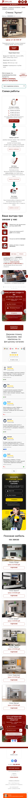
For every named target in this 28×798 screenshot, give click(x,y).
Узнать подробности (23, 75)
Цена (4, 254)
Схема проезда (14, 777)
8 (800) (14, 764)
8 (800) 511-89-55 (15, 110)
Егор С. (9, 401)
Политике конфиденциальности (15, 316)
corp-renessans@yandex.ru (14, 771)
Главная (4, 7)
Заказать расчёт (14, 48)
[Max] (15, 529)
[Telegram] (13, 529)
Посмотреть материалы (14, 327)
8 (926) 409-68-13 (15, 115)
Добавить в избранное (14, 780)
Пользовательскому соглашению (11, 317)
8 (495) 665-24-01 (15, 112)
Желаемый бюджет (15, 307)
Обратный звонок (14, 768)
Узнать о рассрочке (14, 179)
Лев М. (8, 454)
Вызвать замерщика (14, 149)
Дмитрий (9, 436)
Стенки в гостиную (14, 7)
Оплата (21, 254)
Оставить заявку (14, 120)
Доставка (14, 254)
